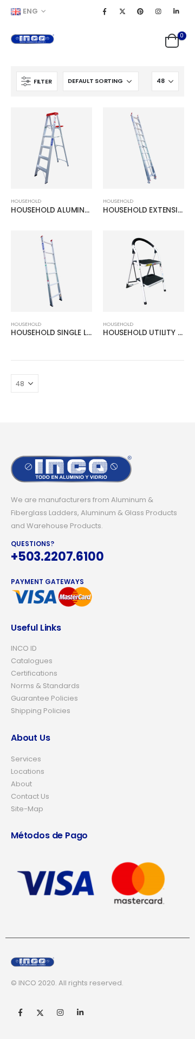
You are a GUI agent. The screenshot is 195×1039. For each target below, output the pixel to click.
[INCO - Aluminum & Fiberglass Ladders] (32, 39)
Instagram (60, 1012)
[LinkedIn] (176, 11)
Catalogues (32, 661)
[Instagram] (158, 11)
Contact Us (30, 796)
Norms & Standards (45, 686)
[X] (122, 11)
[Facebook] (104, 11)
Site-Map (27, 809)
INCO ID (24, 648)
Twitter (40, 1012)
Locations (27, 771)
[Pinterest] (140, 11)
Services (26, 759)
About (21, 784)
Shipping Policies (40, 711)
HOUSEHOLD (26, 200)
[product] (51, 148)
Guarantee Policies (44, 698)
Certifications (34, 673)
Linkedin (80, 1012)
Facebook (20, 1012)
